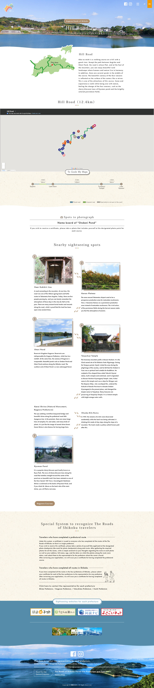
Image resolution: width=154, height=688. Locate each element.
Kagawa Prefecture (63, 589)
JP (144, 4)
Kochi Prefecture (100, 589)
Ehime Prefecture (46, 589)
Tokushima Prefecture (82, 589)
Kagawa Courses (45, 503)
